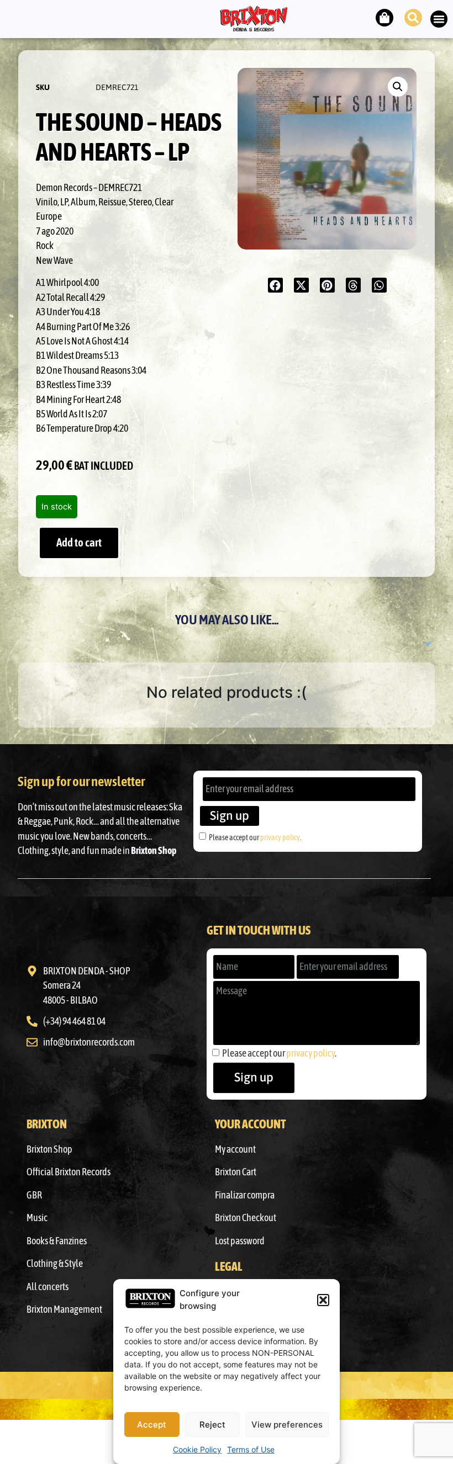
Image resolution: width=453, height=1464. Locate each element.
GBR (34, 1195)
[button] (323, 1300)
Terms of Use (251, 1449)
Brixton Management (64, 1309)
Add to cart (79, 542)
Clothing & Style (55, 1263)
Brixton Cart (235, 1171)
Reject (212, 1424)
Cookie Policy (197, 1449)
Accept (151, 1424)
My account (235, 1149)
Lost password (240, 1240)
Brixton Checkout (245, 1217)
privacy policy (280, 836)
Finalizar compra (245, 1195)
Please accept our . (255, 836)
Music (37, 1217)
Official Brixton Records (68, 1171)
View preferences (287, 1424)
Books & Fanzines (57, 1240)
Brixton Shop (49, 1149)
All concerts (48, 1286)
